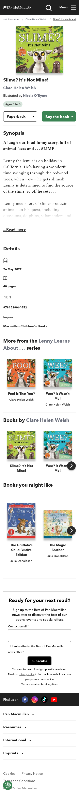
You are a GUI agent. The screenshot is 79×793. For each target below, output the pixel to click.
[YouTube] (54, 699)
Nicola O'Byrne (35, 95)
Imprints (10, 753)
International (14, 740)
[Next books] (71, 465)
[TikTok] (44, 699)
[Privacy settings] (7, 785)
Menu (63, 7)
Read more (16, 229)
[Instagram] (34, 699)
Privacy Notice (32, 773)
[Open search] (49, 8)
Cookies (9, 773)
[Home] (17, 7)
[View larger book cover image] (39, 49)
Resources (12, 727)
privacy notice (26, 674)
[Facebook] (25, 699)
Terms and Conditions (19, 781)
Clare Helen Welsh (36, 19)
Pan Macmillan (16, 714)
